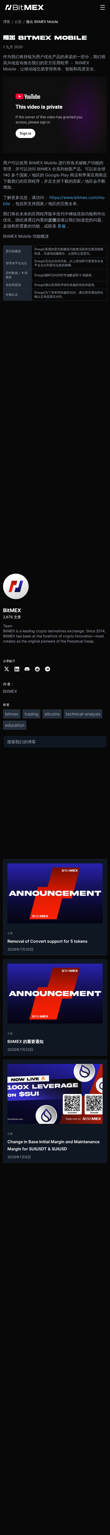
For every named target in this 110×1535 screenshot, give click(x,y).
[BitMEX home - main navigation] (24, 7)
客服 (62, 226)
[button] (102, 7)
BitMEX (10, 691)
